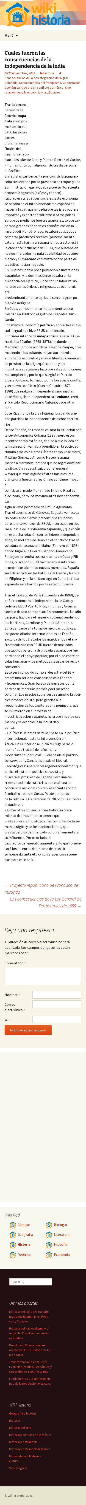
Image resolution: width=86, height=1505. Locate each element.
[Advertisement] (56, 127)
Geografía (25, 1234)
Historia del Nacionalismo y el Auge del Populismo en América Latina (29, 1333)
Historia (48, 73)
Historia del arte (20, 1428)
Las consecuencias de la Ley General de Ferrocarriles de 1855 (45, 902)
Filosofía (60, 1244)
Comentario (15, 963)
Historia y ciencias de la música (30, 1435)
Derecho (24, 1254)
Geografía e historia (22, 1413)
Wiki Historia (16, 1496)
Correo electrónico (15, 1007)
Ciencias (24, 1225)
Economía (62, 1254)
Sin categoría (18, 1468)
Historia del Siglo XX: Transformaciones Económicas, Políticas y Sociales (29, 1316)
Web (8, 1019)
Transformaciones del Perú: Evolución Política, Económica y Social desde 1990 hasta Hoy (30, 1367)
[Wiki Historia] (43, 15)
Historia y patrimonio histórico (29, 1449)
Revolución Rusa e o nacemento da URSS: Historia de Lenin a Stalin (30, 1350)
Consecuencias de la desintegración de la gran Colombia (37, 80)
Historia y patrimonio (23, 1442)
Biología (60, 1225)
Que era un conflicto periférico (42, 87)
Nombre (12, 994)
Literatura (61, 1234)
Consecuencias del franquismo (40, 83)
